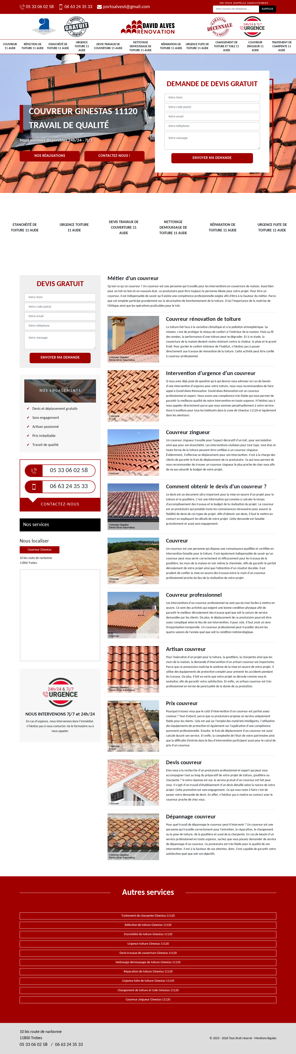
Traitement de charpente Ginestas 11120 (148, 916)
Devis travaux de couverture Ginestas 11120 (148, 953)
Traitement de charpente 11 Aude (282, 46)
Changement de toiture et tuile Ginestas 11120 (148, 990)
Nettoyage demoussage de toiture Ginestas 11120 (148, 962)
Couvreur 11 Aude (10, 46)
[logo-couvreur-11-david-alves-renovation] (148, 26)
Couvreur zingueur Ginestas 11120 (148, 999)
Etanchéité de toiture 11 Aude (58, 46)
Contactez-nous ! (114, 156)
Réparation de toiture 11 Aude (171, 46)
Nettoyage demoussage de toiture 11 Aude (140, 46)
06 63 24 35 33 (78, 7)
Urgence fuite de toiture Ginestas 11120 (148, 981)
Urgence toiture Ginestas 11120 (148, 944)
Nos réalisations (49, 156)
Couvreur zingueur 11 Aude (255, 46)
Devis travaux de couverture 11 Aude (108, 46)
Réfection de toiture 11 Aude (32, 46)
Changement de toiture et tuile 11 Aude (226, 46)
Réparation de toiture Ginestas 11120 (148, 971)
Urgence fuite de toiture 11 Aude (197, 46)
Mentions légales (265, 1038)
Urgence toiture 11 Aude (82, 46)
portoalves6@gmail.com (126, 7)
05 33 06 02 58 (40, 7)
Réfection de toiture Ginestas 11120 (148, 925)
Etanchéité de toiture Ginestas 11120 (148, 934)
